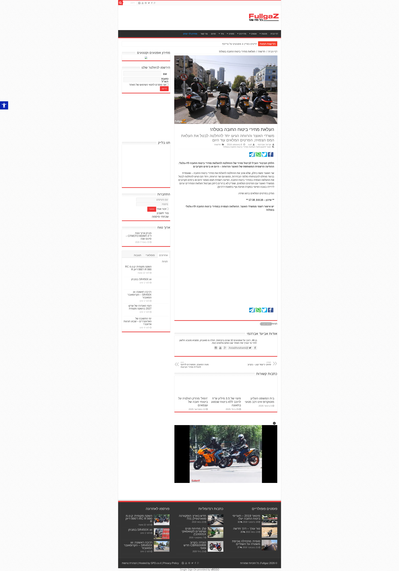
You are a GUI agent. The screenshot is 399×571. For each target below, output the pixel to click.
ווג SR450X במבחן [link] (141, 279)
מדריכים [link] (242, 34)
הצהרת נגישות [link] (129, 563)
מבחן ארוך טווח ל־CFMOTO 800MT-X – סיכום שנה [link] (138, 236)
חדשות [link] (261, 51)
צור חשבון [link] (163, 213)
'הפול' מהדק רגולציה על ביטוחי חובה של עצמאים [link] (193, 402)
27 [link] (238, 547)
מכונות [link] (264, 34)
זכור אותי (161, 209)
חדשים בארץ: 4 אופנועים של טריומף (239, 44)
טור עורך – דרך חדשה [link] (246, 528)
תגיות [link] (165, 261)
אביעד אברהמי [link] (264, 144)
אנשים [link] (254, 34)
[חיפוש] (120, 2)
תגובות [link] (137, 255)
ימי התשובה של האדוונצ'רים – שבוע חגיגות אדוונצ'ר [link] (137, 321)
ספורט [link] (231, 34)
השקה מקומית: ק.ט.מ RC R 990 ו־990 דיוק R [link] (138, 268)
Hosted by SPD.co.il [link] (150, 563)
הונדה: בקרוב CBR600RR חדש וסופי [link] (195, 545)
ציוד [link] (222, 34)
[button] (274, 423)
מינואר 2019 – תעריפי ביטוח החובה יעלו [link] (246, 517)
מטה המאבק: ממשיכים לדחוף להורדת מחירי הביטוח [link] (195, 364)
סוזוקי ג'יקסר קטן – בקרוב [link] (259, 363)
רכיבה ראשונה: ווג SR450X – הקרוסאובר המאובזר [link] (139, 295)
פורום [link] (213, 34)
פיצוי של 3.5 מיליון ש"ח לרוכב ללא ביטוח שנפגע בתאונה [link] (226, 402)
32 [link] (239, 522)
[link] (4, 105)
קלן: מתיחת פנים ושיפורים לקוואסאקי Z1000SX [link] (194, 531)
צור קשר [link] (204, 34)
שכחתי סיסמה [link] (160, 216)
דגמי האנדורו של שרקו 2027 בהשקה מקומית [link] (139, 307)
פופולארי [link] (150, 255)
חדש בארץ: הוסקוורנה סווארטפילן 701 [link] (192, 517)
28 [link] (241, 532)
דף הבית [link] (274, 34)
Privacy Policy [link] (171, 563)
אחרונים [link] (163, 255)
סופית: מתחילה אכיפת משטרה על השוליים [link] (246, 543)
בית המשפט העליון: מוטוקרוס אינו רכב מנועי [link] (259, 400)
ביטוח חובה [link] (266, 324)
